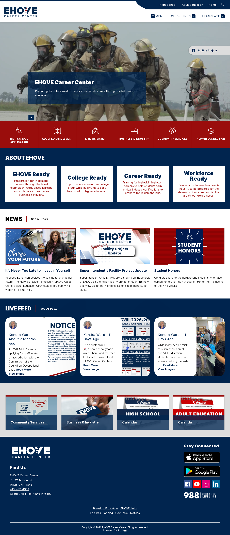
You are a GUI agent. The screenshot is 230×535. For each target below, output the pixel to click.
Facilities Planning (101, 513)
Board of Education (105, 508)
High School (167, 4)
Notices (135, 513)
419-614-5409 (42, 493)
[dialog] (31, 412)
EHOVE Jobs (128, 508)
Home (212, 4)
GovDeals (121, 513)
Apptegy (122, 530)
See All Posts (39, 219)
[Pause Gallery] (31, 117)
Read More (23, 369)
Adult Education (192, 4)
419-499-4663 (19, 489)
